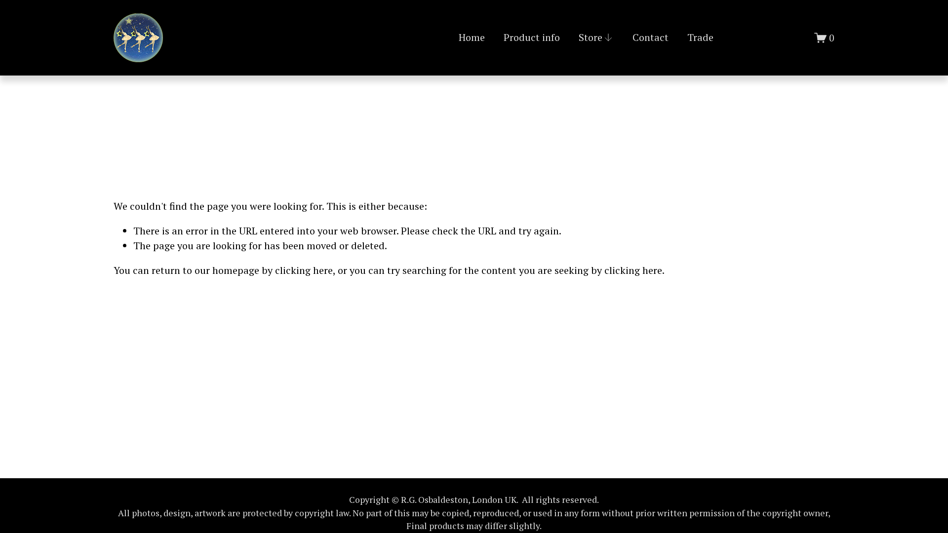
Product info (532, 37)
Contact (650, 37)
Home (472, 37)
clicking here (304, 270)
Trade (700, 37)
